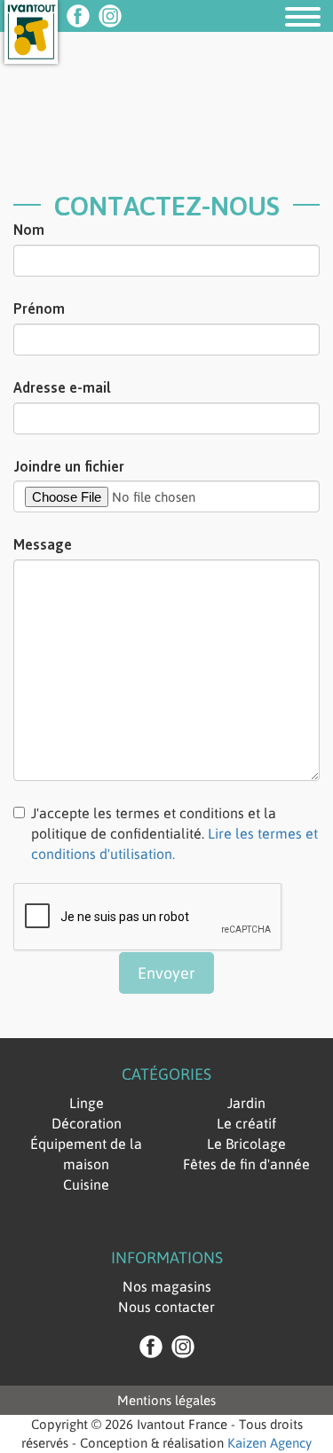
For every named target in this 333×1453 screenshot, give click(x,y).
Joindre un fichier (68, 466)
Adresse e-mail (62, 387)
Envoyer (166, 973)
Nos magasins (167, 1286)
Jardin (246, 1103)
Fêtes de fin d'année (246, 1164)
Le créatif (246, 1123)
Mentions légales (166, 1400)
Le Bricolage (246, 1144)
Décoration (87, 1123)
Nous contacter (166, 1307)
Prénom (39, 308)
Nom (28, 229)
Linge (86, 1103)
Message (42, 544)
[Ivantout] (31, 45)
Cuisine (86, 1184)
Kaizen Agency (269, 1442)
